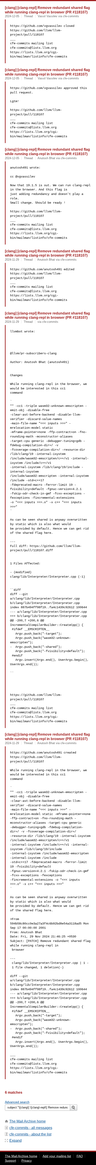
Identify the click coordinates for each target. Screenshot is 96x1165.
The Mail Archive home (27, 1121)
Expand (15, 1140)
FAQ (80, 1156)
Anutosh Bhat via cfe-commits (57, 158)
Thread (28, 16)
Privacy (26, 1160)
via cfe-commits (48, 321)
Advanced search (17, 1102)
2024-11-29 (12, 259)
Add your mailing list (57, 1156)
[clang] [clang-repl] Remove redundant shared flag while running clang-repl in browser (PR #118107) (47, 10)
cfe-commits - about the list (30, 1134)
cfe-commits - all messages (30, 1128)
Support (10, 1160)
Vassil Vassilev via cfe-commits (58, 16)
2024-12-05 (12, 16)
